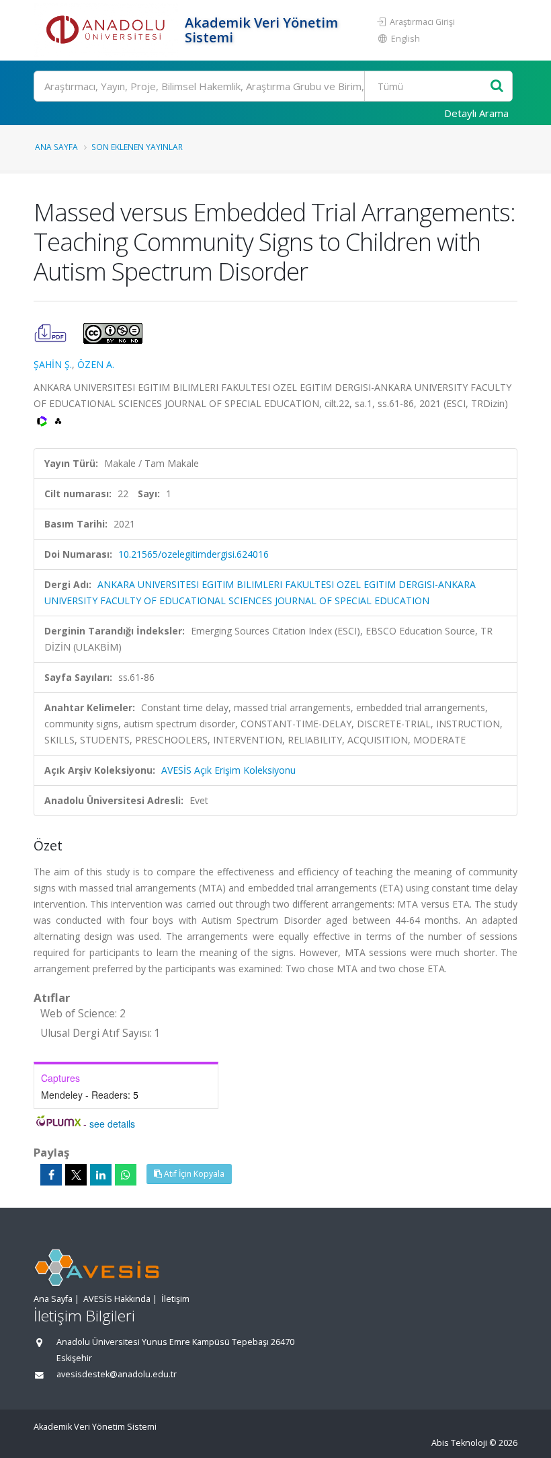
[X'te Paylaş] (76, 1175)
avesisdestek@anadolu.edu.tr (116, 1374)
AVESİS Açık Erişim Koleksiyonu (228, 770)
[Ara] (497, 86)
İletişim (175, 1299)
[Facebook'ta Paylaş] (51, 1175)
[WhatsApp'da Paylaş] (125, 1175)
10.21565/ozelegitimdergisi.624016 (193, 554)
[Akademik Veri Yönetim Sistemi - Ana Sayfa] (107, 30)
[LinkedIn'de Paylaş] (101, 1175)
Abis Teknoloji (459, 1443)
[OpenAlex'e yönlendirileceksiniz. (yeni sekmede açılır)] (58, 419)
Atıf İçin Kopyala (193, 1173)
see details (112, 1123)
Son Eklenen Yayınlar (137, 146)
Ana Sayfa (56, 146)
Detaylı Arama (476, 113)
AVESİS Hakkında (117, 1299)
